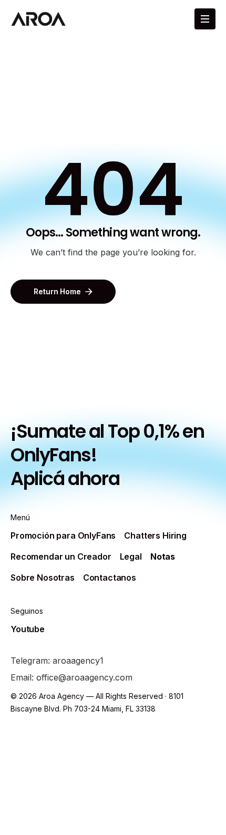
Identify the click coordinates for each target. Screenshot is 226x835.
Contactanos (109, 577)
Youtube (28, 629)
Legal (131, 556)
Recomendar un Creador (61, 556)
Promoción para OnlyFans (63, 535)
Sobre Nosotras (43, 577)
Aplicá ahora (65, 478)
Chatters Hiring (155, 535)
